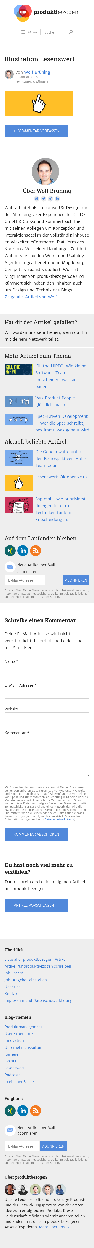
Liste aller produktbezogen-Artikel (36, 959)
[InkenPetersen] (23, 1194)
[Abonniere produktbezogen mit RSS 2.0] (35, 550)
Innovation (14, 1040)
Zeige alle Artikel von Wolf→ (33, 296)
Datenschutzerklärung (59, 819)
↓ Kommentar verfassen (36, 131)
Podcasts (13, 1075)
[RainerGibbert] (35, 1194)
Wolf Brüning (37, 72)
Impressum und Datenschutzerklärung (39, 1000)
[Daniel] (10, 1194)
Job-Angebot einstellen (26, 980)
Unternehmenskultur (23, 1047)
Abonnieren (76, 580)
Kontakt (12, 993)
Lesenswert (14, 1068)
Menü (32, 32)
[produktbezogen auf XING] (10, 550)
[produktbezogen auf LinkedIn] (22, 550)
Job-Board (14, 973)
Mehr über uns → (54, 1227)
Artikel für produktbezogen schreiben (38, 966)
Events (10, 1061)
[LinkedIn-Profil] (57, 198)
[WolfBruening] (48, 1194)
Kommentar (17, 732)
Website (12, 709)
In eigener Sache (19, 1081)
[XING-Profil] (50, 198)
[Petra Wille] (60, 1194)
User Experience (19, 1033)
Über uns (13, 986)
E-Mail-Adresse (21, 685)
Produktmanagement (23, 1026)
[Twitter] (43, 198)
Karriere (11, 1054)
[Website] (36, 198)
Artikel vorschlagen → (36, 905)
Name (11, 661)
